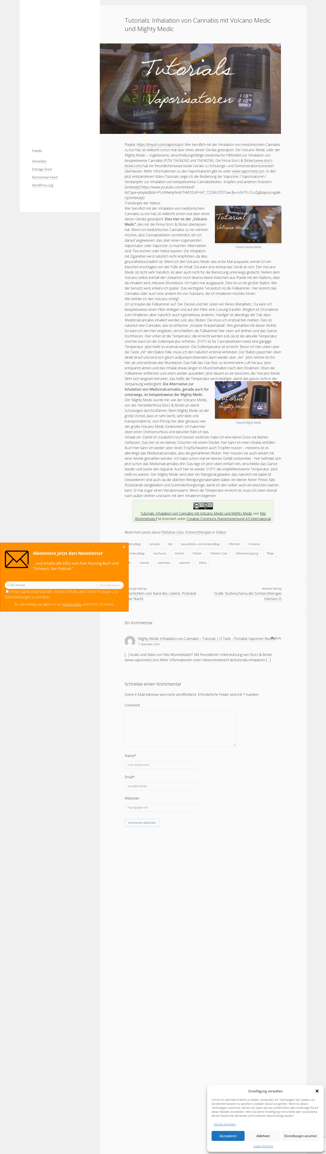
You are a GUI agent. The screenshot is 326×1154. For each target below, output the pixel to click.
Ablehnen (263, 1136)
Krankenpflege (136, 553)
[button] (317, 1091)
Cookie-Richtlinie (263, 1146)
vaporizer (184, 563)
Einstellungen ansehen (300, 1136)
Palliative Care (172, 532)
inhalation (254, 544)
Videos (221, 532)
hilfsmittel (234, 544)
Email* (130, 777)
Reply (278, 638)
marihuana (159, 553)
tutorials (144, 563)
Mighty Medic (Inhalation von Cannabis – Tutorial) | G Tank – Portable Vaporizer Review (207, 638)
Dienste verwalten (225, 1124)
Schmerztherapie (198, 532)
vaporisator (164, 563)
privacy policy (72, 604)
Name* (130, 755)
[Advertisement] (59, 70)
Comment (132, 705)
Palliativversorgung (247, 553)
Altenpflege (134, 544)
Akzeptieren (228, 1136)
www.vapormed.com (248, 171)
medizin (179, 553)
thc (129, 563)
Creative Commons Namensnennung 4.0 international (229, 518)
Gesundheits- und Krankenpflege (200, 544)
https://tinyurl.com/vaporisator (160, 144)
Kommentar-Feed (44, 177)
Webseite (132, 798)
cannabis (154, 544)
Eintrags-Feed (42, 169)
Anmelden (39, 161)
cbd (170, 544)
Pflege (270, 553)
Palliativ (197, 553)
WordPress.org (42, 185)
